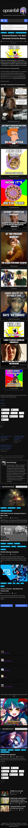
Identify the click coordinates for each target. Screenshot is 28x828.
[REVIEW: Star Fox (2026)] (5, 793)
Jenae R (14, 593)
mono (13, 456)
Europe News (11, 508)
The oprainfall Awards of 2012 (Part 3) (8, 605)
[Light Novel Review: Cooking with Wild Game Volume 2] (5, 809)
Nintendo (17, 456)
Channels (3, 32)
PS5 (22, 583)
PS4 (18, 583)
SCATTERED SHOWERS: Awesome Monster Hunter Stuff (19, 437)
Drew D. (22, 810)
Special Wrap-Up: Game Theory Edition (6, 437)
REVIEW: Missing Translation (10, 552)
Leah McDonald (13, 794)
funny (6, 456)
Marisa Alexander (15, 518)
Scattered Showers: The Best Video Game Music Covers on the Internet (6, 446)
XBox (2, 586)
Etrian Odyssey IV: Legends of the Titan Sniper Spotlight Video (22, 605)
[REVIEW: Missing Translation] (14, 533)
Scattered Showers (21, 32)
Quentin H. (22, 803)
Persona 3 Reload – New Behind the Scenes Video (12, 590)
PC (14, 583)
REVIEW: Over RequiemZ (8, 754)
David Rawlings (15, 41)
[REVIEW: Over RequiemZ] (14, 740)
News (18, 508)
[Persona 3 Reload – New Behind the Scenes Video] (14, 573)
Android (3, 543)
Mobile (13, 546)
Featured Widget (5, 546)
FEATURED (17, 543)
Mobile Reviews (21, 546)
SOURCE (2, 400)
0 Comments (20, 756)
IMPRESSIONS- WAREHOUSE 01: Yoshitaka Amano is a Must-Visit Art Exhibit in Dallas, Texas (18, 800)
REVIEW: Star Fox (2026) (16, 791)
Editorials (11, 32)
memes (10, 456)
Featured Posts (7, 729)
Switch (23, 750)
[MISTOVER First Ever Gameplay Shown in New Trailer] (14, 497)
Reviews (3, 549)
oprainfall (6, 457)
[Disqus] (14, 627)
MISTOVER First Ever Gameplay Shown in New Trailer (13, 514)
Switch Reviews (5, 752)
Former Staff (13, 554)
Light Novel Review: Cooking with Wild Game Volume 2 (18, 807)
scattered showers (13, 457)
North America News (6, 511)
